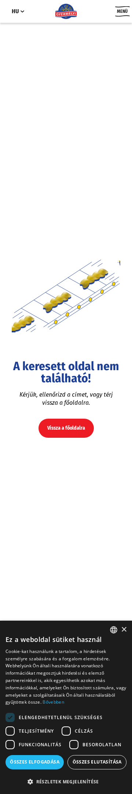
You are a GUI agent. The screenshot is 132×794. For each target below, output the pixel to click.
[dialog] (66, 707)
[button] (66, 781)
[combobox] (113, 630)
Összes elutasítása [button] (97, 762)
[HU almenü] (22, 11)
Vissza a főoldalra (66, 428)
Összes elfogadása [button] (34, 762)
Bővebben (53, 702)
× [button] (123, 629)
